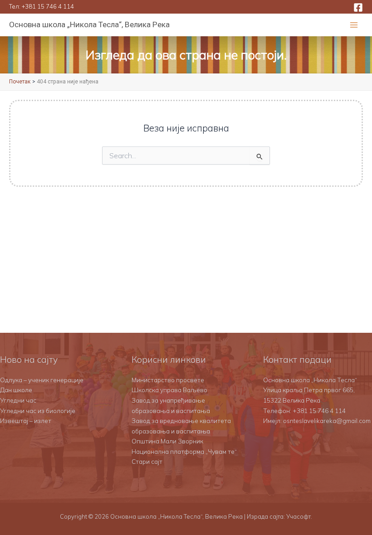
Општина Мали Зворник (167, 441)
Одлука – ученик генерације (41, 380)
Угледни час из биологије (37, 410)
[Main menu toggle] (354, 25)
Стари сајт (147, 461)
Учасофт (298, 516)
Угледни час (18, 400)
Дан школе (16, 390)
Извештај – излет (25, 420)
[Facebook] (358, 7)
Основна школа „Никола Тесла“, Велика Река (89, 24)
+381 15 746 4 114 (48, 6)
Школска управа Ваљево (169, 390)
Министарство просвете (168, 380)
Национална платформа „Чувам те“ (184, 451)
